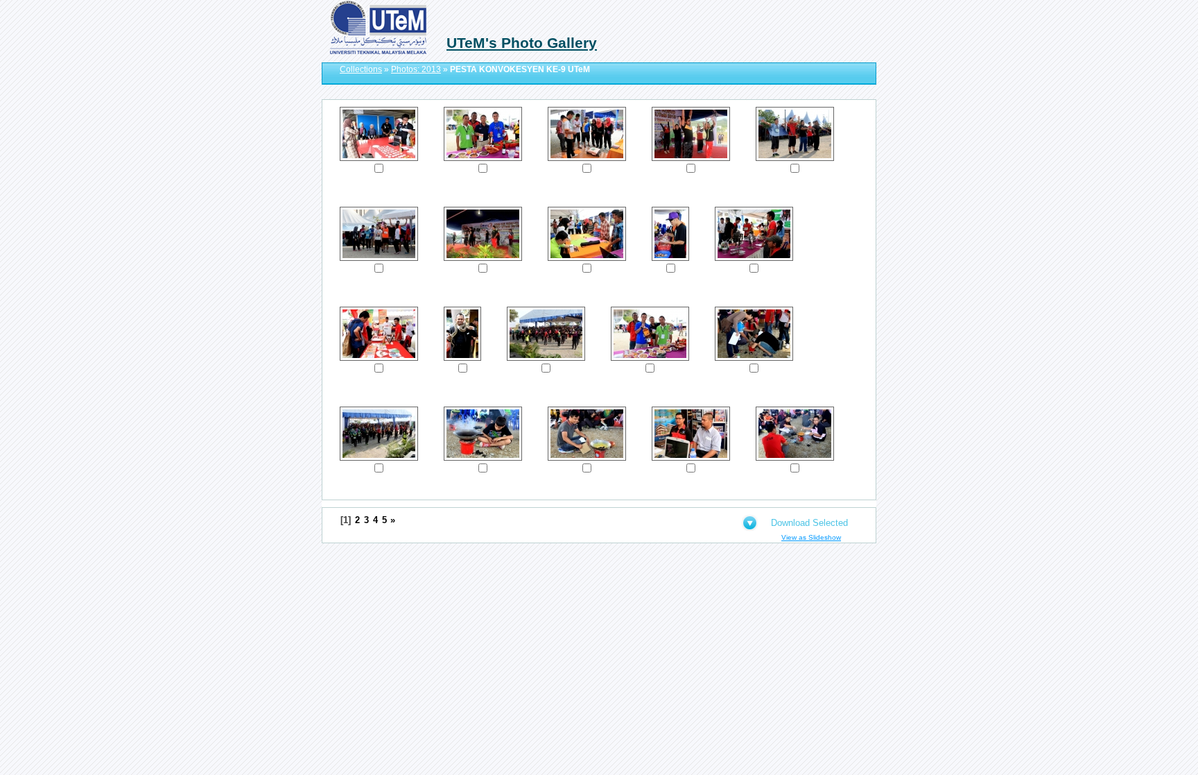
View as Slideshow (811, 537)
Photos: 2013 (416, 69)
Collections (361, 69)
